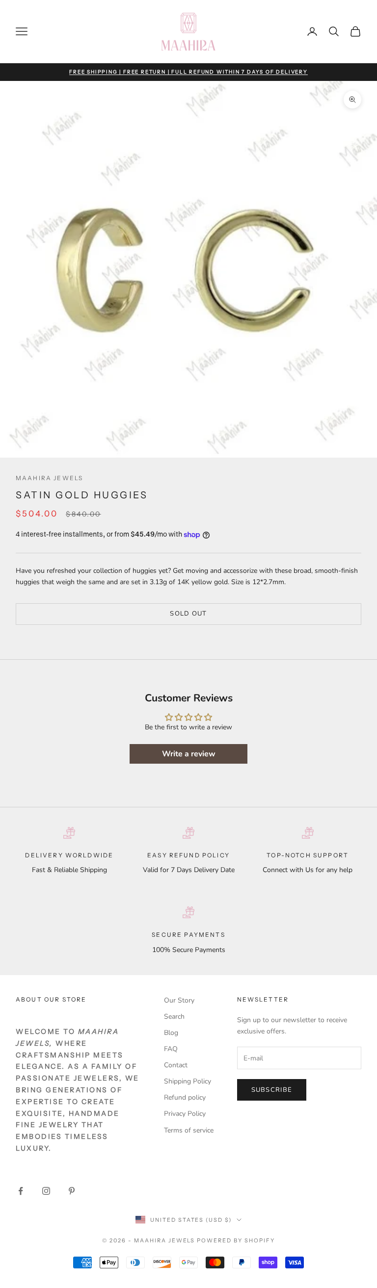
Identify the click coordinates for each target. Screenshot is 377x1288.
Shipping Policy (187, 1081)
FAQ (171, 1049)
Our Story (179, 1000)
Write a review (188, 753)
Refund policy (185, 1097)
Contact (176, 1065)
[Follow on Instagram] (46, 1191)
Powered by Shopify (236, 1240)
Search (174, 1016)
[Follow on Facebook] (21, 1191)
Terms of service (189, 1130)
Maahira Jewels (49, 478)
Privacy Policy (185, 1113)
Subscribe (272, 1089)
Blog (171, 1032)
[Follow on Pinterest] (72, 1191)
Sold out (188, 613)
